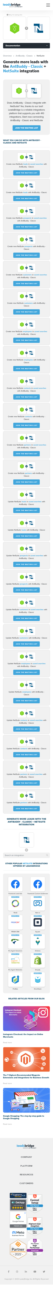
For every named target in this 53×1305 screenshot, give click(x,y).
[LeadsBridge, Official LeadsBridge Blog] (12, 5)
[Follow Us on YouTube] (35, 1271)
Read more (7, 1042)
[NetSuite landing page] (38, 28)
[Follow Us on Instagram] (17, 1271)
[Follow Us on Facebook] (8, 1271)
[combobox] (26, 855)
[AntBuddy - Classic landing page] (14, 28)
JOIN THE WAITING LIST (26, 127)
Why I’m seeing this (15, 15)
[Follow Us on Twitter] (44, 1271)
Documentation (13, 45)
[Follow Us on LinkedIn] (26, 1271)
